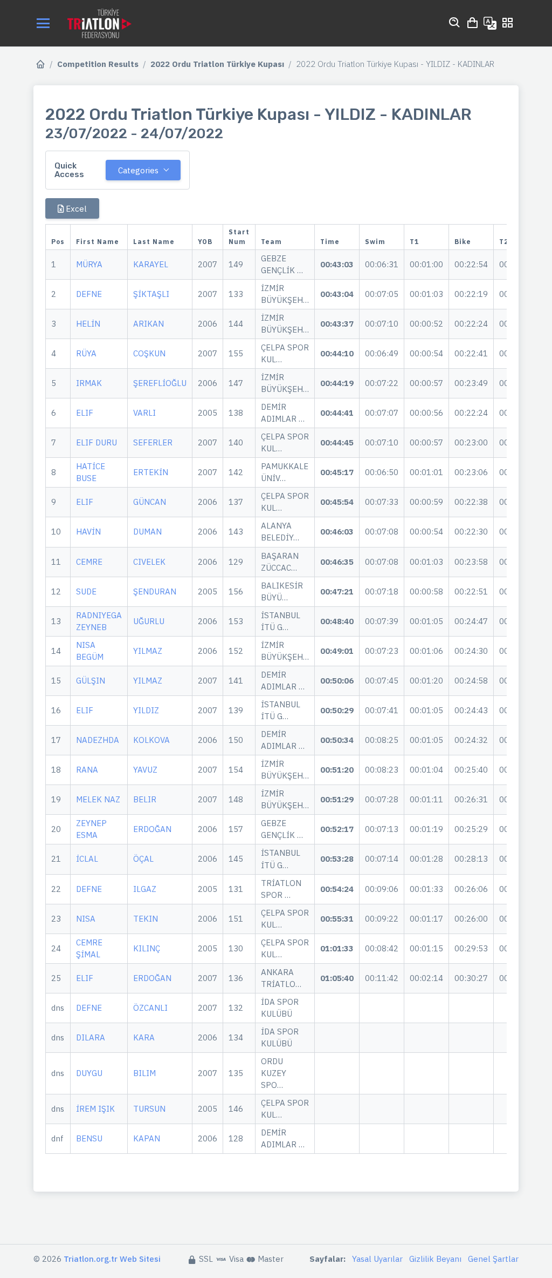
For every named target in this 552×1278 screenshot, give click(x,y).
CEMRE (89, 562)
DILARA (90, 1037)
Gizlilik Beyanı (435, 1259)
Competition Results (98, 64)
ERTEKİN (150, 472)
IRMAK (89, 383)
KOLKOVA (151, 740)
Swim (375, 242)
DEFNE (89, 294)
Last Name (154, 242)
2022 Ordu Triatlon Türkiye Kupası (217, 64)
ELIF (84, 413)
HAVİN (88, 531)
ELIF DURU (96, 442)
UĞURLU (148, 621)
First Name (97, 242)
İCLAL (87, 859)
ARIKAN (148, 324)
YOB (205, 242)
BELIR (144, 799)
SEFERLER (152, 442)
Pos (58, 242)
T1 (414, 242)
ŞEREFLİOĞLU (160, 383)
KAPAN (146, 1138)
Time (330, 242)
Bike (462, 242)
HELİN (88, 324)
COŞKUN (149, 353)
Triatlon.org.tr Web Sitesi (112, 1259)
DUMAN (147, 531)
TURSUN (149, 1109)
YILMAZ (147, 651)
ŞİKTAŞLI (151, 294)
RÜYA (86, 353)
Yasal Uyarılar (377, 1259)
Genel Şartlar (493, 1259)
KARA (144, 1037)
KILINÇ (146, 948)
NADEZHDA (97, 740)
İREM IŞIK (95, 1109)
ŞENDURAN (154, 591)
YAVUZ (145, 770)
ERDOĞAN (152, 829)
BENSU (89, 1138)
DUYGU (89, 1073)
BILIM (144, 1073)
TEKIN (145, 919)
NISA (85, 919)
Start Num (239, 237)
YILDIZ (146, 710)
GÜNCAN (149, 502)
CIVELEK (149, 562)
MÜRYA (89, 264)
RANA (87, 770)
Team (271, 242)
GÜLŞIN (90, 680)
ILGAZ (144, 889)
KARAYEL (150, 264)
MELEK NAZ (98, 799)
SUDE (86, 591)
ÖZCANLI (150, 1008)
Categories (138, 170)
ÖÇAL (143, 859)
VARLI (144, 413)
